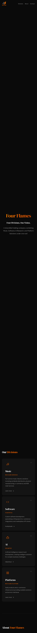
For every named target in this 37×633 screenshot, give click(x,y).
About (26, 4)
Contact (32, 4)
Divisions (20, 4)
